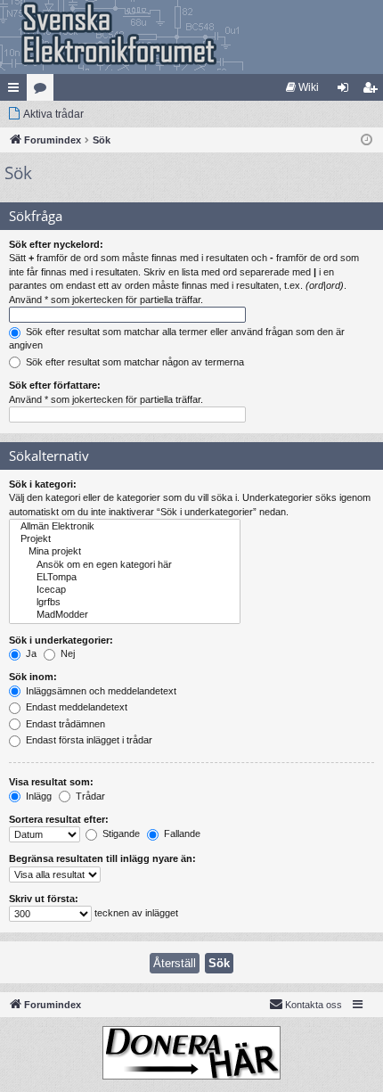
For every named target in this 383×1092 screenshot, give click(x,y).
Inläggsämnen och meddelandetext (99, 691)
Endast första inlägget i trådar (87, 740)
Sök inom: (33, 676)
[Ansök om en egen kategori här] (125, 565)
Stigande (120, 833)
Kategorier (43, 91)
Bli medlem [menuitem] (373, 91)
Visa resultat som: (51, 781)
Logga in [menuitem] (346, 91)
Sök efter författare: (55, 385)
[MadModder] (125, 615)
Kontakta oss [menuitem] (313, 1004)
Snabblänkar (17, 91)
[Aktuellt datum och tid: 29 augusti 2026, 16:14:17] (366, 140)
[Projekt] (125, 539)
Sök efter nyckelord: (56, 244)
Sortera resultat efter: (59, 819)
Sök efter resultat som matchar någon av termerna (133, 362)
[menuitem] (302, 87)
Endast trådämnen (64, 723)
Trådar (89, 796)
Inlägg (37, 796)
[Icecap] (125, 590)
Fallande (180, 833)
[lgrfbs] (125, 602)
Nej (66, 653)
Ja (30, 653)
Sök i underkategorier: (61, 640)
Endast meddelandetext (75, 707)
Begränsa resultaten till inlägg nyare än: (102, 858)
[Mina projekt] (125, 552)
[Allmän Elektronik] (125, 527)
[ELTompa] (125, 577)
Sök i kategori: (43, 484)
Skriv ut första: (43, 898)
